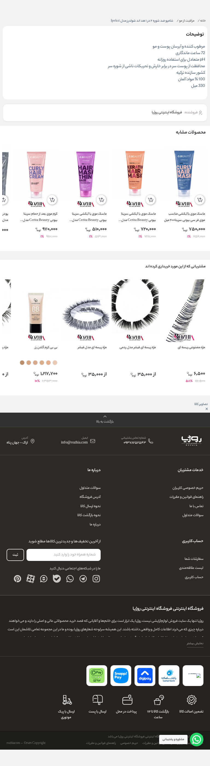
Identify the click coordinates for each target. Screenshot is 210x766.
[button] (105, 420)
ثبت (15, 555)
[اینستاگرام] (96, 578)
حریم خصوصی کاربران (188, 488)
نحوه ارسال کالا (90, 506)
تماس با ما (196, 506)
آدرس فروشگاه (90, 497)
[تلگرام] (83, 578)
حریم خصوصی (129, 743)
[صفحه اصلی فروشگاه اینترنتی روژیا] (191, 441)
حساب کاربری (194, 577)
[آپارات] (30, 578)
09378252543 (135, 443)
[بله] (56, 578)
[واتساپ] (70, 578)
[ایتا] (43, 578)
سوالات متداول (192, 515)
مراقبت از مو (185, 21)
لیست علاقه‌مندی (191, 568)
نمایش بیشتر (195, 643)
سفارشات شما (194, 559)
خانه (202, 21)
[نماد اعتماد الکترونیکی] (193, 675)
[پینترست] (17, 578)
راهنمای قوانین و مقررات (186, 497)
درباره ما (95, 525)
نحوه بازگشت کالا (89, 515)
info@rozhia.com (74, 443)
